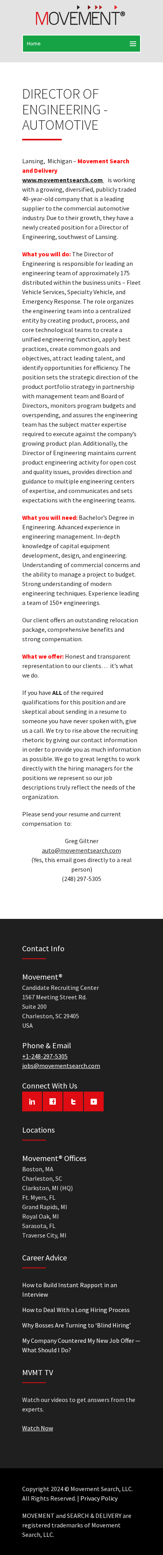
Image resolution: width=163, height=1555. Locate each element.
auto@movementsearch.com (81, 850)
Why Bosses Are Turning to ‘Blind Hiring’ (76, 1325)
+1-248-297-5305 (45, 1056)
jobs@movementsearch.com (61, 1066)
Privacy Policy (99, 1498)
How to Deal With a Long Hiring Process (76, 1310)
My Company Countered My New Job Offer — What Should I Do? (81, 1345)
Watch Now (37, 1428)
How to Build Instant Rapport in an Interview (69, 1289)
